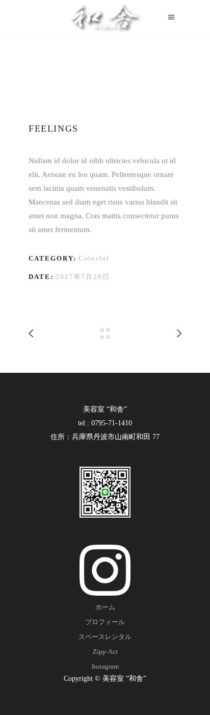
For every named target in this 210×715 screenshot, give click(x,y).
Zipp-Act (105, 651)
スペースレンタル (105, 637)
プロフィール (105, 622)
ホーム (105, 607)
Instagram (105, 666)
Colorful (94, 258)
